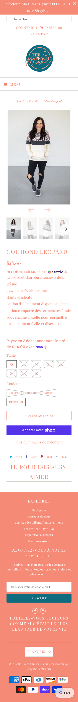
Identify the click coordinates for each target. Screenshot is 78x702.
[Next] (47, 209)
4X (36, 373)
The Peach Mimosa (29, 664)
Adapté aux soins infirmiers (31, 393)
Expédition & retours (39, 535)
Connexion (26, 27)
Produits (34, 101)
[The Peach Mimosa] (39, 59)
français (36, 651)
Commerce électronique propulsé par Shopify (48, 666)
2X (11, 373)
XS (11, 364)
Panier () (52, 27)
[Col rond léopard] (39, 157)
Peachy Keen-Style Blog (39, 529)
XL (61, 364)
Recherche (39, 510)
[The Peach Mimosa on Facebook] (35, 611)
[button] (39, 272)
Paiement (39, 34)
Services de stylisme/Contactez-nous (39, 522)
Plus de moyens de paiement (39, 442)
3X (24, 373)
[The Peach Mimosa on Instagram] (43, 611)
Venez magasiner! (39, 541)
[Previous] (31, 209)
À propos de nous (39, 516)
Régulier (16, 402)
